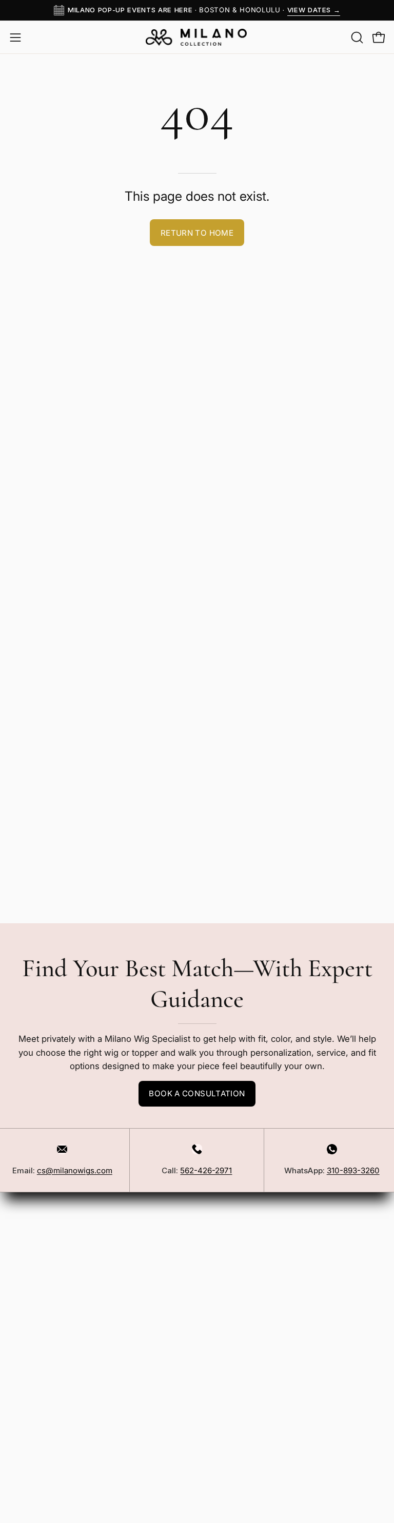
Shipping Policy (41, 1213)
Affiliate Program (43, 1284)
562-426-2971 (206, 1170)
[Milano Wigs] (197, 37)
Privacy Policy (38, 1302)
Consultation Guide (48, 1504)
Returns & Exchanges (53, 1230)
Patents (25, 1337)
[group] (197, 10)
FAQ (18, 1195)
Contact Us (32, 1248)
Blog (19, 1416)
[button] (356, 37)
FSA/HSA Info (37, 1433)
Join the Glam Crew (295, 1504)
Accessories (232, 1213)
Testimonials (35, 1486)
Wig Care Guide (41, 1451)
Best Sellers (231, 1195)
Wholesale (31, 1266)
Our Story (29, 1398)
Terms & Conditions (50, 1319)
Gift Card (224, 1230)
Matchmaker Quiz (45, 1469)
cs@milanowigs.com (74, 1170)
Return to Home (197, 233)
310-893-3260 (353, 1170)
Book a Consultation (197, 1093)
